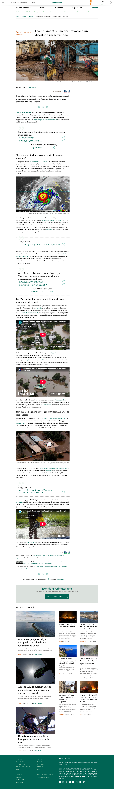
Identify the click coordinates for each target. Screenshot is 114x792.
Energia (36, 12)
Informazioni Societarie (45, 774)
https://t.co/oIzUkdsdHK (30, 140)
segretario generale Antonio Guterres (45, 119)
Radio (43, 7)
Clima (19, 654)
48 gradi (49, 470)
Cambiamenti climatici (42, 567)
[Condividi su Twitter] (43, 107)
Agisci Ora (77, 7)
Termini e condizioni (43, 777)
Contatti (40, 761)
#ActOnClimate (26, 137)
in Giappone (32, 542)
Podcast (59, 7)
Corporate (19, 777)
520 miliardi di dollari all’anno (51, 220)
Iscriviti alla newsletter (55, 597)
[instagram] (77, 782)
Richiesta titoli (21, 774)
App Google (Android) (23, 767)
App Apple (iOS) (20, 764)
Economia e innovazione (50, 12)
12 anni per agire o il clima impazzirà (40, 244)
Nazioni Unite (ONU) (55, 567)
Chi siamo (40, 764)
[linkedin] (80, 782)
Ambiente (19, 12)
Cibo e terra (80, 12)
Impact (95, 7)
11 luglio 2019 (36, 147)
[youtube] (73, 782)
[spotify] (70, 782)
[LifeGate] (57, 2)
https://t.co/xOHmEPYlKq (31, 281)
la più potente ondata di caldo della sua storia (54, 468)
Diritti (28, 12)
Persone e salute (93, 12)
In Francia (19, 502)
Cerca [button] (33, 2)
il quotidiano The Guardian (39, 161)
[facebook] (60, 782)
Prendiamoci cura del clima (23, 33)
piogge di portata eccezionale (59, 353)
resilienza (49, 229)
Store (14, 2)
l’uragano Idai (59, 400)
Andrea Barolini (31, 87)
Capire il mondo (23, 7)
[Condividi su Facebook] (39, 107)
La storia (40, 767)
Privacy (39, 772)
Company (40, 759)
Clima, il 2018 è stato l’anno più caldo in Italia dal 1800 (37, 491)
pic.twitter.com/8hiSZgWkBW (33, 284)
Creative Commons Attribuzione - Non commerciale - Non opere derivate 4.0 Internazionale (43, 562)
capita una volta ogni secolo (34, 360)
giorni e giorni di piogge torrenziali (55, 418)
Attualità (19, 759)
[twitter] (63, 782)
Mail (38, 769)
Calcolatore (20, 780)
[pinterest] (67, 782)
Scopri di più (60, 579)
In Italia (39, 308)
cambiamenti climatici (24, 112)
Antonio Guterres (26, 569)
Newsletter (23, 2)
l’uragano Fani (20, 423)
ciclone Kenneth (46, 404)
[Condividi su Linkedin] (47, 107)
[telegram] (84, 782)
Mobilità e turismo (67, 12)
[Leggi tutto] (97, 607)
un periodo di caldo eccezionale (28, 313)
